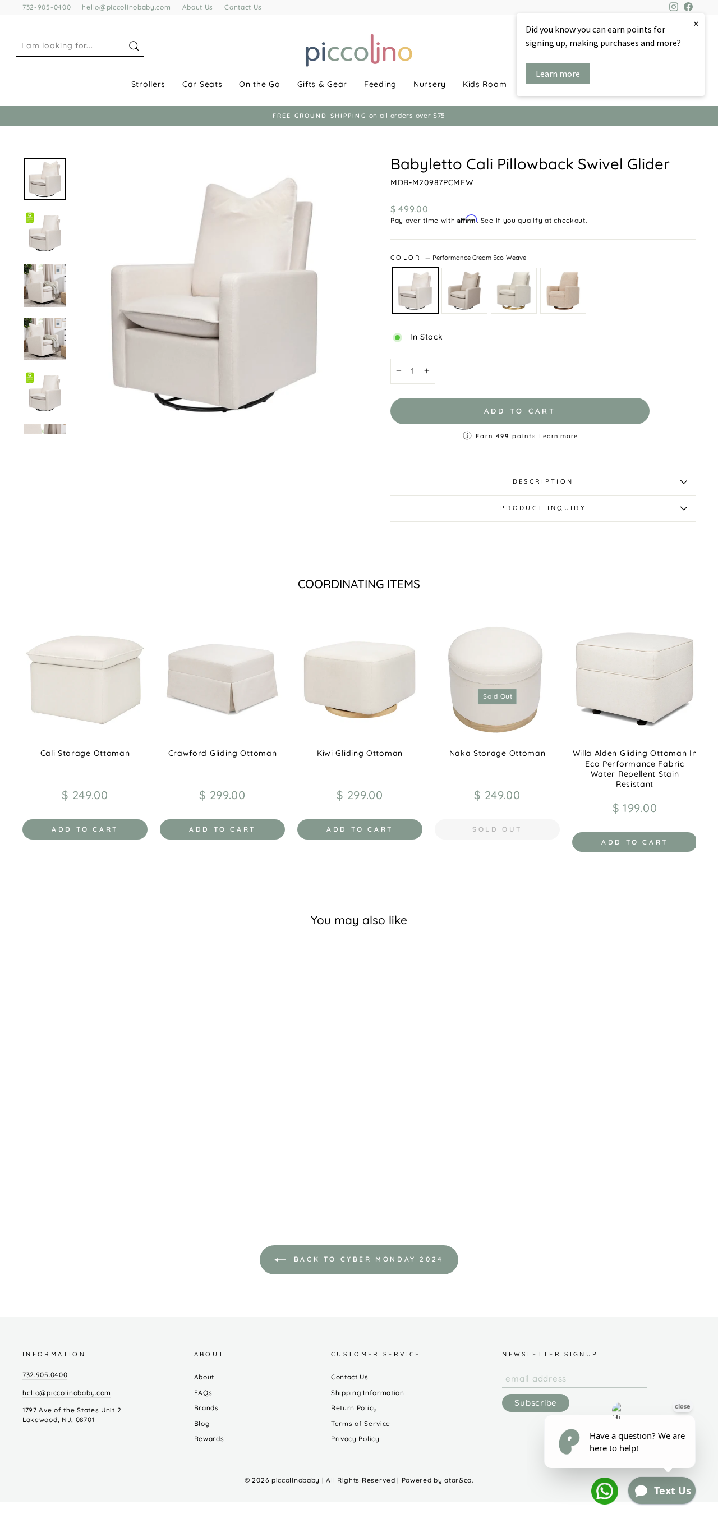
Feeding (380, 84)
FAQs (203, 1392)
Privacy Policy (355, 1438)
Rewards (209, 1438)
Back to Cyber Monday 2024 (367, 1259)
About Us (198, 7)
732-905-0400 (46, 7)
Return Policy (354, 1407)
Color (458, 258)
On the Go (259, 84)
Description (543, 481)
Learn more (558, 436)
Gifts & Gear (322, 84)
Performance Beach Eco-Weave (464, 290)
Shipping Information (367, 1392)
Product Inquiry (543, 508)
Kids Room (485, 84)
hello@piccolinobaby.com (126, 7)
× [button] (696, 23)
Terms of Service (360, 1423)
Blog (202, 1423)
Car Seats (202, 84)
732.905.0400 (44, 1374)
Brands (206, 1407)
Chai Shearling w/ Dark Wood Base (563, 290)
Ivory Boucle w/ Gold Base (513, 290)
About (204, 1377)
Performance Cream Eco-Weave (415, 290)
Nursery (429, 84)
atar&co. (458, 1480)
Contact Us (243, 7)
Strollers (148, 84)
